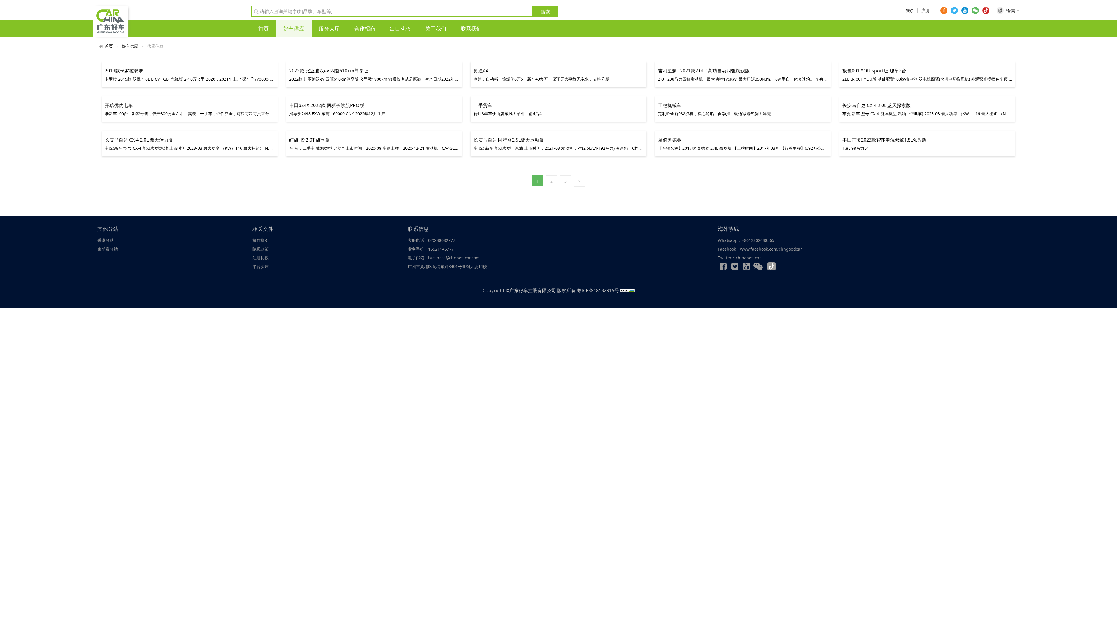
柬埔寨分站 (107, 249)
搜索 (545, 11)
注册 (925, 10)
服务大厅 (329, 28)
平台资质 (260, 266)
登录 (910, 10)
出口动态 (400, 28)
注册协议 (260, 258)
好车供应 (293, 28)
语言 (1011, 10)
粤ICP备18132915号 (598, 290)
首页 (263, 28)
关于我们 (435, 28)
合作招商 (364, 28)
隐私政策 (260, 249)
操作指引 (260, 240)
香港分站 (105, 240)
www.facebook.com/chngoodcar (771, 249)
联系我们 (471, 28)
